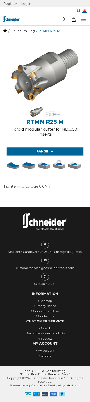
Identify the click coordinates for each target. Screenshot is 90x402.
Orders (46, 355)
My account (46, 350)
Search (46, 328)
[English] (84, 12)
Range (42, 151)
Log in (26, 4)
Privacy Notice (46, 306)
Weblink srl (73, 385)
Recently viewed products (46, 333)
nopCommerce (35, 385)
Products (45, 338)
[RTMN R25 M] (37, 117)
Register (10, 4)
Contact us (46, 316)
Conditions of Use (46, 311)
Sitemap (46, 301)
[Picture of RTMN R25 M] (45, 73)
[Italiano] (78, 12)
